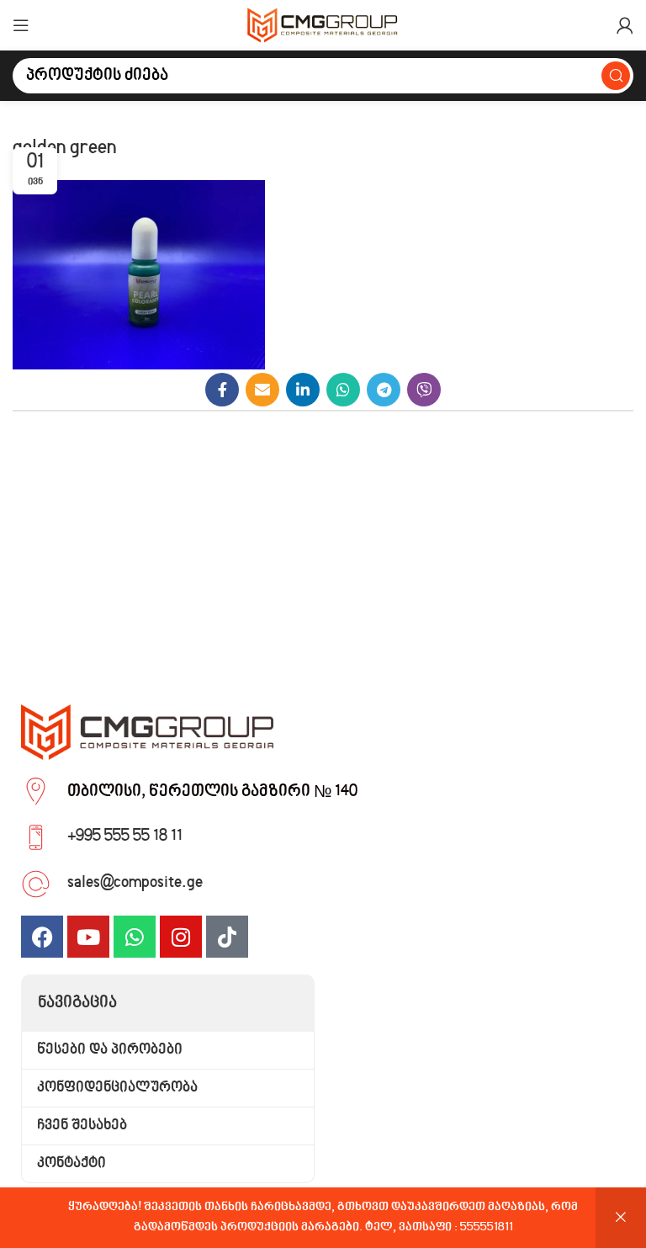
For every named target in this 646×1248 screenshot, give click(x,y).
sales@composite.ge (135, 883)
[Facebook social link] (222, 389)
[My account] (625, 25)
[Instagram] (181, 937)
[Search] (615, 75)
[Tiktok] (227, 937)
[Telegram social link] (383, 389)
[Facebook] (42, 937)
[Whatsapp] (135, 937)
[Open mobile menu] (21, 25)
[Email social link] (262, 389)
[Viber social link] (424, 389)
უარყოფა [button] (621, 1217)
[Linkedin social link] (303, 389)
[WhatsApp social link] (343, 389)
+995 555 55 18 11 (125, 836)
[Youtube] (88, 937)
